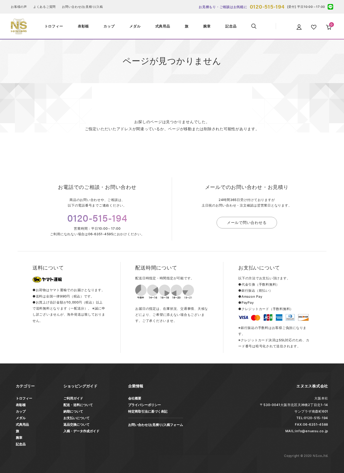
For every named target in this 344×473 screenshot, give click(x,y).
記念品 (21, 444)
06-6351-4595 (100, 234)
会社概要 (134, 398)
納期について (73, 411)
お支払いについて (76, 418)
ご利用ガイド (73, 398)
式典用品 (22, 424)
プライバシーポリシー (144, 405)
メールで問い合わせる (247, 222)
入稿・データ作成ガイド (81, 431)
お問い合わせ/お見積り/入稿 (82, 7)
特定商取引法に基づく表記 (147, 411)
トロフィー (24, 398)
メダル (21, 418)
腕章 (19, 437)
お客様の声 (19, 7)
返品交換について (76, 424)
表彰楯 (21, 405)
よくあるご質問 (44, 7)
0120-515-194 (267, 6)
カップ (21, 411)
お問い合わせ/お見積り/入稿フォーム (155, 425)
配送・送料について (78, 405)
